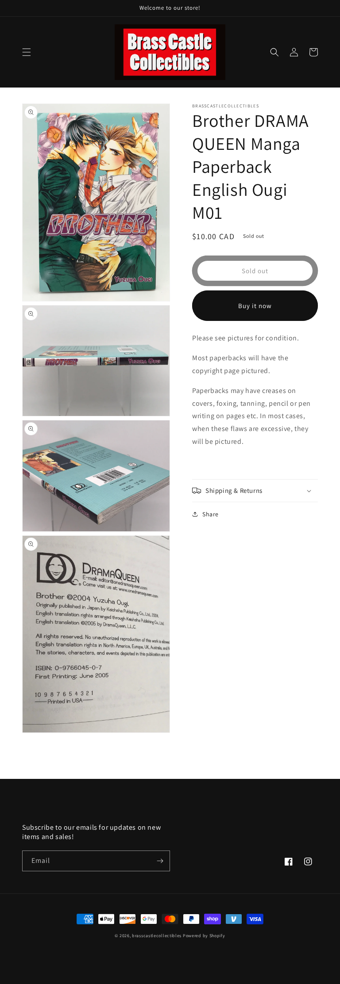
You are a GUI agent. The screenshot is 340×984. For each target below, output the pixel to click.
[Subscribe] (160, 861)
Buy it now (255, 305)
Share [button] (210, 514)
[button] (26, 52)
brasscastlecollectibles (157, 935)
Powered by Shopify (204, 935)
